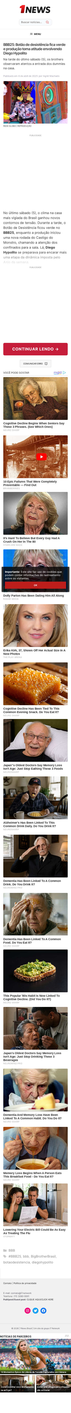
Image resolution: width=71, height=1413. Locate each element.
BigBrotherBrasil (43, 1256)
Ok (35, 585)
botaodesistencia (16, 1262)
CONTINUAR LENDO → (35, 349)
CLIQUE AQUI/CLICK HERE (40, 1299)
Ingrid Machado (51, 76)
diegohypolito (42, 1262)
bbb (26, 1256)
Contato (7, 1283)
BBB (12, 1250)
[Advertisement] (35, 172)
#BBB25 (15, 1256)
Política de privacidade (25, 1283)
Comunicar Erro (33, 363)
